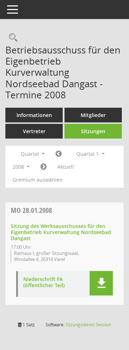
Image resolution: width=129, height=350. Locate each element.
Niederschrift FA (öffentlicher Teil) (43, 282)
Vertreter (34, 131)
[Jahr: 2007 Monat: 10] (58, 154)
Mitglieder (93, 115)
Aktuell (65, 166)
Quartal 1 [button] (88, 153)
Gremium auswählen (38, 179)
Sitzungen (93, 131)
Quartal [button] (30, 153)
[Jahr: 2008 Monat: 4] (43, 166)
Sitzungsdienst (88, 325)
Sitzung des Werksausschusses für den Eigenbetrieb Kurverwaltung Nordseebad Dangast (61, 232)
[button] (101, 283)
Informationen (34, 115)
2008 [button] (19, 166)
